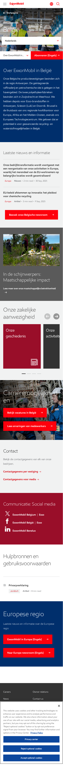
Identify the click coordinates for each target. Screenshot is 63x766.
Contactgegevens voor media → (21, 479)
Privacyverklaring (18, 585)
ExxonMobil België (23, 522)
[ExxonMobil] (18, 4)
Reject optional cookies (31, 748)
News (6, 698)
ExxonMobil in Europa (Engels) (24, 639)
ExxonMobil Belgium (24, 514)
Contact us (38, 698)
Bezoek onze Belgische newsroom (28, 214)
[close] (36, 329)
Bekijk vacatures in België (21, 412)
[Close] (59, 705)
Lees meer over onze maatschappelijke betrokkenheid (29, 288)
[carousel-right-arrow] (56, 316)
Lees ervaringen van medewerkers (26, 426)
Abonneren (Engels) (45, 55)
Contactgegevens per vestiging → (22, 471)
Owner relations (40, 691)
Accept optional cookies (31, 758)
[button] (4, 4)
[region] (31, 732)
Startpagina (12, 12)
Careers (7, 691)
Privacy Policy (36, 733)
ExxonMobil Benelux (24, 530)
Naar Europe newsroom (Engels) (25, 652)
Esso (41, 514)
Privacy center (31, 739)
